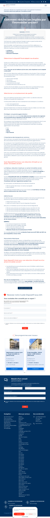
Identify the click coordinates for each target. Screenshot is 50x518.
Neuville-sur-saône (23, 468)
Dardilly (20, 435)
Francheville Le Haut (24, 444)
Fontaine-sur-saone (23, 442)
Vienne (20, 493)
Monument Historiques (12, 53)
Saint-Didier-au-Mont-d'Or (25, 477)
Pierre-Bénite (22, 471)
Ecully (20, 440)
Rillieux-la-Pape (22, 473)
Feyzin (20, 441)
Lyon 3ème (21, 455)
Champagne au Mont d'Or (25, 424)
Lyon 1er (20, 453)
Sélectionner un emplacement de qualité (24, 35)
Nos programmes (8, 419)
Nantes (8, 131)
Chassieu (21, 429)
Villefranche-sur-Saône (24, 495)
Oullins (20, 470)
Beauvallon (21, 418)
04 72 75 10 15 (39, 423)
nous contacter (29, 281)
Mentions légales (25, 516)
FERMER (27, 32)
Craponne (21, 434)
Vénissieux (21, 492)
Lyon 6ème (21, 460)
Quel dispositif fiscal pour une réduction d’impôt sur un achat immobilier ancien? (24, 37)
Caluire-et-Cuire (22, 422)
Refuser (31, 514)
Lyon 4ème (21, 457)
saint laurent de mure (24, 476)
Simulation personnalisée (25, 288)
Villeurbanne (22, 496)
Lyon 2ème (21, 454)
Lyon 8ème (21, 463)
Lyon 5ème (21, 458)
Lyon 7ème (21, 461)
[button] (24, 372)
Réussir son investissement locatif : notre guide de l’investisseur (25, 9)
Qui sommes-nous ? (12, 1)
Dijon (20, 438)
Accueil (7, 9)
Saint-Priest (21, 484)
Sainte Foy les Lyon (23, 486)
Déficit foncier (10, 52)
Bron (20, 421)
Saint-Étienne (22, 479)
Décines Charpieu (23, 437)
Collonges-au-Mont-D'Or (25, 431)
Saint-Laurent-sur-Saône (25, 483)
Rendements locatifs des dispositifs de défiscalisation (10, 423)
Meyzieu (21, 466)
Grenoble (21, 447)
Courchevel (21, 432)
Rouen (20, 474)
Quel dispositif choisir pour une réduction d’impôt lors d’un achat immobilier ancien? (25, 38)
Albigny (20, 416)
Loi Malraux (9, 50)
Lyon (7, 129)
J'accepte (19, 514)
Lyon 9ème (21, 464)
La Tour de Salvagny (23, 450)
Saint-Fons (21, 480)
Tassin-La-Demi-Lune (24, 489)
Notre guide (7, 426)
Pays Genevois (10, 132)
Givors (20, 445)
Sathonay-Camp (23, 487)
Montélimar (21, 467)
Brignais (21, 419)
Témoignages (7, 428)
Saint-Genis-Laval (23, 481)
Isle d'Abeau (21, 448)
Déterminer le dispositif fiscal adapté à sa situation (24, 34)
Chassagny (21, 428)
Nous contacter (36, 1)
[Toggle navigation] (45, 5)
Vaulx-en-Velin (22, 490)
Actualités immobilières (24, 1)
